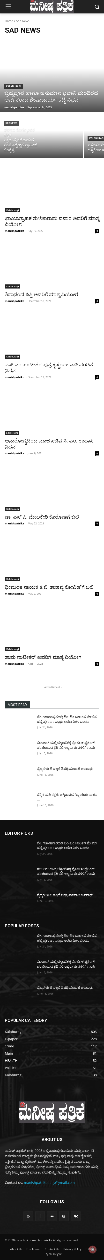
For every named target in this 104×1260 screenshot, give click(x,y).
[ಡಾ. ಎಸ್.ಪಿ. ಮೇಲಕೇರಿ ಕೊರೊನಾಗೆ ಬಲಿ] (52, 487)
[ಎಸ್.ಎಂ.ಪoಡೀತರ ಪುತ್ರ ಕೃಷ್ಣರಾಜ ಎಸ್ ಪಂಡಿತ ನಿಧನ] (52, 335)
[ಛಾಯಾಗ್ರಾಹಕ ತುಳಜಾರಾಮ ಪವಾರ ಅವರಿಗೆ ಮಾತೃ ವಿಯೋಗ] (52, 189)
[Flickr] (52, 1216)
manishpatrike (14, 231)
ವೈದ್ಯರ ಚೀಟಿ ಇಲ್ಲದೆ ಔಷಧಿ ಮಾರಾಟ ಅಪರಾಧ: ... (67, 769)
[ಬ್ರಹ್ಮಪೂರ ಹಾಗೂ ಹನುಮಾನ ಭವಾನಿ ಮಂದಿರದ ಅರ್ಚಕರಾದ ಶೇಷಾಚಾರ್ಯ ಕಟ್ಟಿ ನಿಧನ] (52, 75)
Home (9, 21)
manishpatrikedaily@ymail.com (49, 1182)
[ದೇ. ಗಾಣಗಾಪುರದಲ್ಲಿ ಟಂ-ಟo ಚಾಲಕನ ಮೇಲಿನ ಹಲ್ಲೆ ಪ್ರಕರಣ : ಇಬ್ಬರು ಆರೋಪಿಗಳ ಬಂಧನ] (19, 724)
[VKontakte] (76, 1216)
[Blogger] (28, 1216)
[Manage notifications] (93, 1249)
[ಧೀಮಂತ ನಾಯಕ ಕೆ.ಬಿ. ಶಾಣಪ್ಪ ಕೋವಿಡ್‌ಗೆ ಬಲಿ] (52, 557)
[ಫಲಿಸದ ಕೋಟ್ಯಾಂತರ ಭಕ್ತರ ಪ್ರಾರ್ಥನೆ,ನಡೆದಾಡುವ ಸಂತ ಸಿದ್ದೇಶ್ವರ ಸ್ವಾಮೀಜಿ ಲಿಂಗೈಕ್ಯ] (41, 135)
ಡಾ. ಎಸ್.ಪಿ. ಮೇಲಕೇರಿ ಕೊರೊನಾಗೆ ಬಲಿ (42, 517)
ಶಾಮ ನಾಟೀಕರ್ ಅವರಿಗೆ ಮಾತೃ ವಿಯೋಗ (43, 657)
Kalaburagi (13, 86)
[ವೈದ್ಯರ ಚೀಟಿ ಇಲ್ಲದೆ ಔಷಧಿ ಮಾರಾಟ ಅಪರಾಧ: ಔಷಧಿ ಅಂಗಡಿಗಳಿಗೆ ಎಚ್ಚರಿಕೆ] (19, 776)
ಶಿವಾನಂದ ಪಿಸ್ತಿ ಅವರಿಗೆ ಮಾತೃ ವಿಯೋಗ (41, 294)
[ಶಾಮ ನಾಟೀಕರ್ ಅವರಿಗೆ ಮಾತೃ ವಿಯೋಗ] (52, 627)
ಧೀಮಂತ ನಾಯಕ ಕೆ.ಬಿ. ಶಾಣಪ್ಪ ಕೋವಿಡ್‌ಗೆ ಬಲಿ (49, 587)
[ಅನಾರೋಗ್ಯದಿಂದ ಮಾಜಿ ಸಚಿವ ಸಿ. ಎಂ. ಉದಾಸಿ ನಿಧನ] (52, 411)
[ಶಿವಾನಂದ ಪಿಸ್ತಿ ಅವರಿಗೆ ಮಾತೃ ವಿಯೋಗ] (52, 265)
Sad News (11, 123)
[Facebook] (40, 1216)
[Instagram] (64, 1216)
